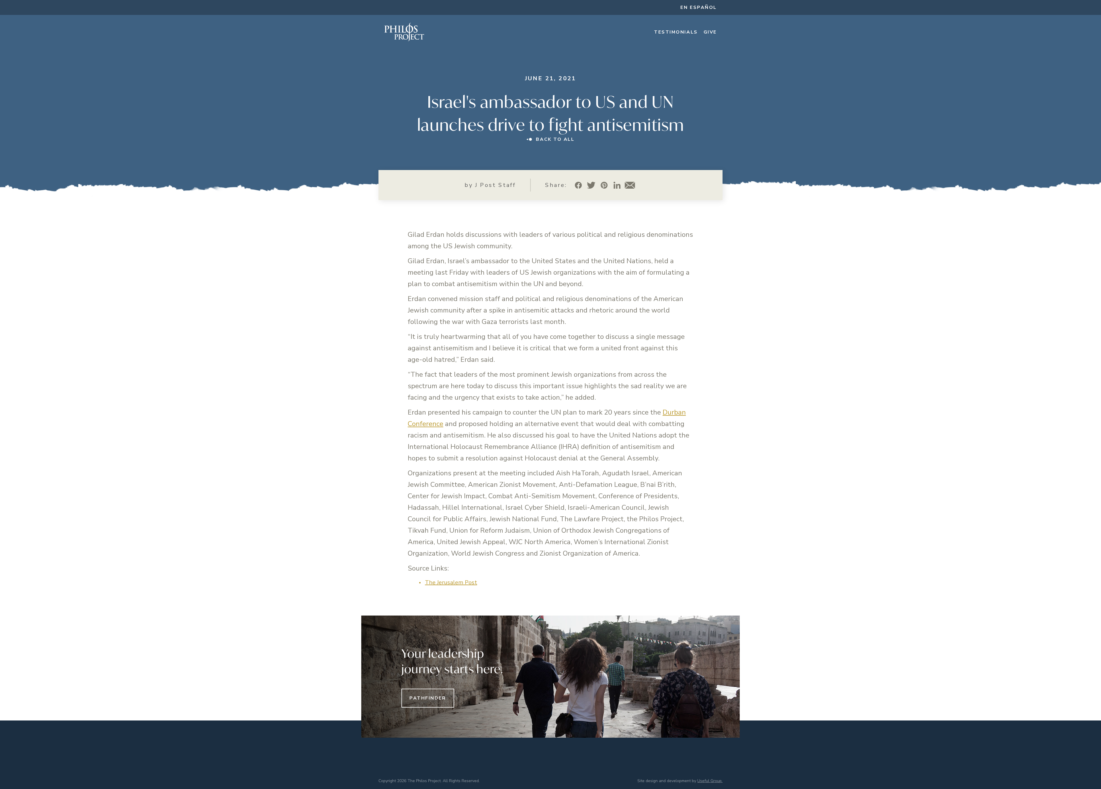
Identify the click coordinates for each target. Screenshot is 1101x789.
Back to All (555, 139)
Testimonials (676, 32)
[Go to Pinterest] (604, 185)
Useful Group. (710, 781)
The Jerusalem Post (451, 582)
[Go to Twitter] (591, 185)
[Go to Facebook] (578, 185)
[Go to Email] (630, 185)
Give (710, 32)
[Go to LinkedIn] (617, 185)
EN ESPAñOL (698, 7)
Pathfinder (427, 698)
